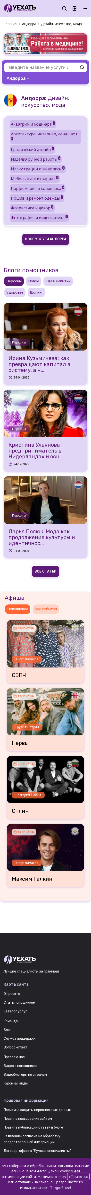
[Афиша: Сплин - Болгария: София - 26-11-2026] (45, 777)
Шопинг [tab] (36, 292)
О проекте (12, 994)
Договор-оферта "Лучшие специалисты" (37, 1151)
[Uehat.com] (45, 960)
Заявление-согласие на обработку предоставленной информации (32, 1139)
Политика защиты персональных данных (37, 1110)
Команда (11, 1021)
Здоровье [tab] (14, 292)
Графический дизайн (32, 149)
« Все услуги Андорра (45, 239)
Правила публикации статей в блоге (33, 1127)
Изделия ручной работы (35, 159)
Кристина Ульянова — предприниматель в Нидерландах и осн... (37, 451)
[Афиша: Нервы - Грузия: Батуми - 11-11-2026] (45, 709)
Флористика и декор (32, 208)
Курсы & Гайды (16, 1083)
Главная (10, 23)
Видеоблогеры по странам (25, 1075)
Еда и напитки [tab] (58, 281)
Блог (7, 1030)
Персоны (19, 342)
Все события (46, 609)
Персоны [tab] (14, 281)
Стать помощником (19, 1002)
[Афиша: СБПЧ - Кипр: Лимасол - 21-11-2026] (45, 641)
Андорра (29, 23)
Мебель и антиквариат (34, 178)
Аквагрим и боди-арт (32, 124)
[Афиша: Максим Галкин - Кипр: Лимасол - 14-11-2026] (45, 845)
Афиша (15, 597)
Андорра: (33, 98)
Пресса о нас (14, 1057)
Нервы (20, 743)
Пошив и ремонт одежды (36, 198)
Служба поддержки (19, 1039)
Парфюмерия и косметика (37, 188)
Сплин (20, 811)
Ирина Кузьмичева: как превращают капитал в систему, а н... (39, 364)
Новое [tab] (33, 281)
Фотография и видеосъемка (39, 217)
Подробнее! (60, 1187)
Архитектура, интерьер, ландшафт (44, 135)
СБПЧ (19, 675)
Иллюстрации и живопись (37, 169)
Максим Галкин (32, 879)
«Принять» (78, 1176)
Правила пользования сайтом (28, 1119)
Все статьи (45, 571)
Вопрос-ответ (15, 1047)
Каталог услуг (15, 1011)
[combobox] (18, 78)
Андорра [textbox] (16, 78)
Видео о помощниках (21, 1066)
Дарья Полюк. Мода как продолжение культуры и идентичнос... (41, 538)
